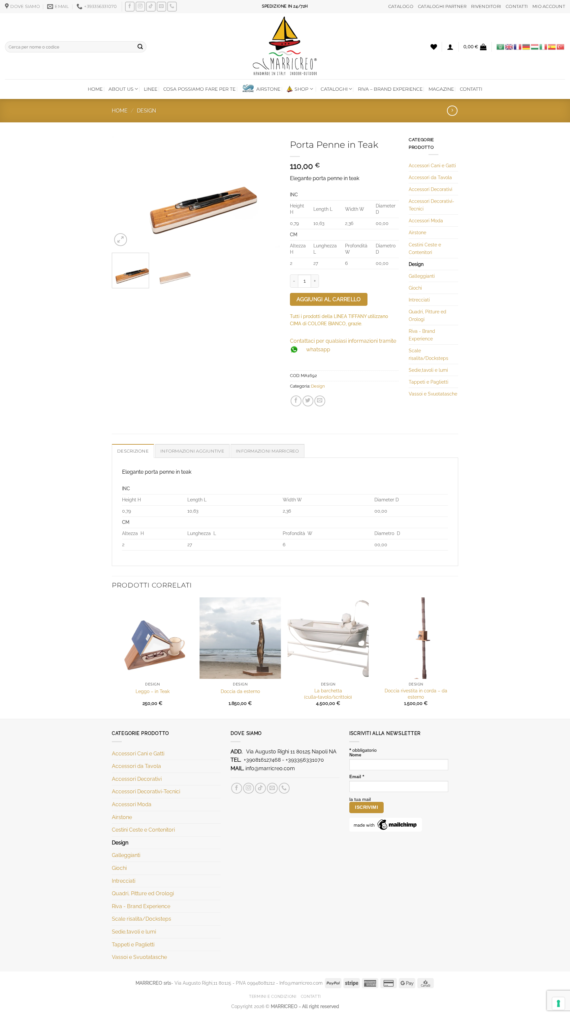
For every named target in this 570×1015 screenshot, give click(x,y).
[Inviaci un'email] (161, 6)
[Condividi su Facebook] (296, 401)
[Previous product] (452, 111)
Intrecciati (419, 299)
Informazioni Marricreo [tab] (267, 451)
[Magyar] (535, 46)
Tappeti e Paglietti (428, 382)
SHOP (301, 89)
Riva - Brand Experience (422, 334)
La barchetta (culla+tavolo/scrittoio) (328, 694)
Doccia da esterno (240, 691)
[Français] (518, 46)
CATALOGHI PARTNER (442, 6)
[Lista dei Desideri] (433, 47)
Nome (355, 755)
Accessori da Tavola (430, 177)
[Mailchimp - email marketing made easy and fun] (385, 824)
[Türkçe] (560, 46)
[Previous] (123, 191)
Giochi (415, 288)
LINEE (150, 89)
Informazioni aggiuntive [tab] (192, 451)
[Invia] (140, 46)
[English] (509, 46)
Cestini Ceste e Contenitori (425, 248)
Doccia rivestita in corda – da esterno (416, 694)
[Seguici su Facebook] (130, 6)
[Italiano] (543, 46)
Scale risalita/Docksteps (428, 354)
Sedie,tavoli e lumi (428, 370)
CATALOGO (400, 6)
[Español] (552, 46)
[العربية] (500, 46)
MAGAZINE (441, 89)
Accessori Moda (426, 220)
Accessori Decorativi (430, 189)
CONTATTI (517, 6)
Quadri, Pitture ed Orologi (427, 315)
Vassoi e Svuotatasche (433, 393)
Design (146, 111)
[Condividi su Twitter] (307, 401)
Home (120, 111)
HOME (95, 89)
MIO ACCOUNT (548, 6)
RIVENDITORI (486, 6)
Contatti (311, 996)
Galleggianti (422, 276)
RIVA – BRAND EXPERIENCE (390, 89)
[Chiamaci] (172, 6)
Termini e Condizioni (272, 996)
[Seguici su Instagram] (140, 6)
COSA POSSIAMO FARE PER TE (199, 89)
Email (356, 777)
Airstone (417, 232)
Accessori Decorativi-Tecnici (431, 204)
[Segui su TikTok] (151, 6)
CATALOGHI (334, 89)
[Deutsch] (526, 46)
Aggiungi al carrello (329, 299)
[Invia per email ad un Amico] (319, 401)
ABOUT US (121, 89)
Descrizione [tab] (133, 451)
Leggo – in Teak (153, 691)
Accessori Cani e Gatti (432, 165)
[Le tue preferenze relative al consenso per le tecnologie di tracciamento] (558, 1003)
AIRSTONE (268, 89)
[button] (450, 47)
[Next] (268, 191)
